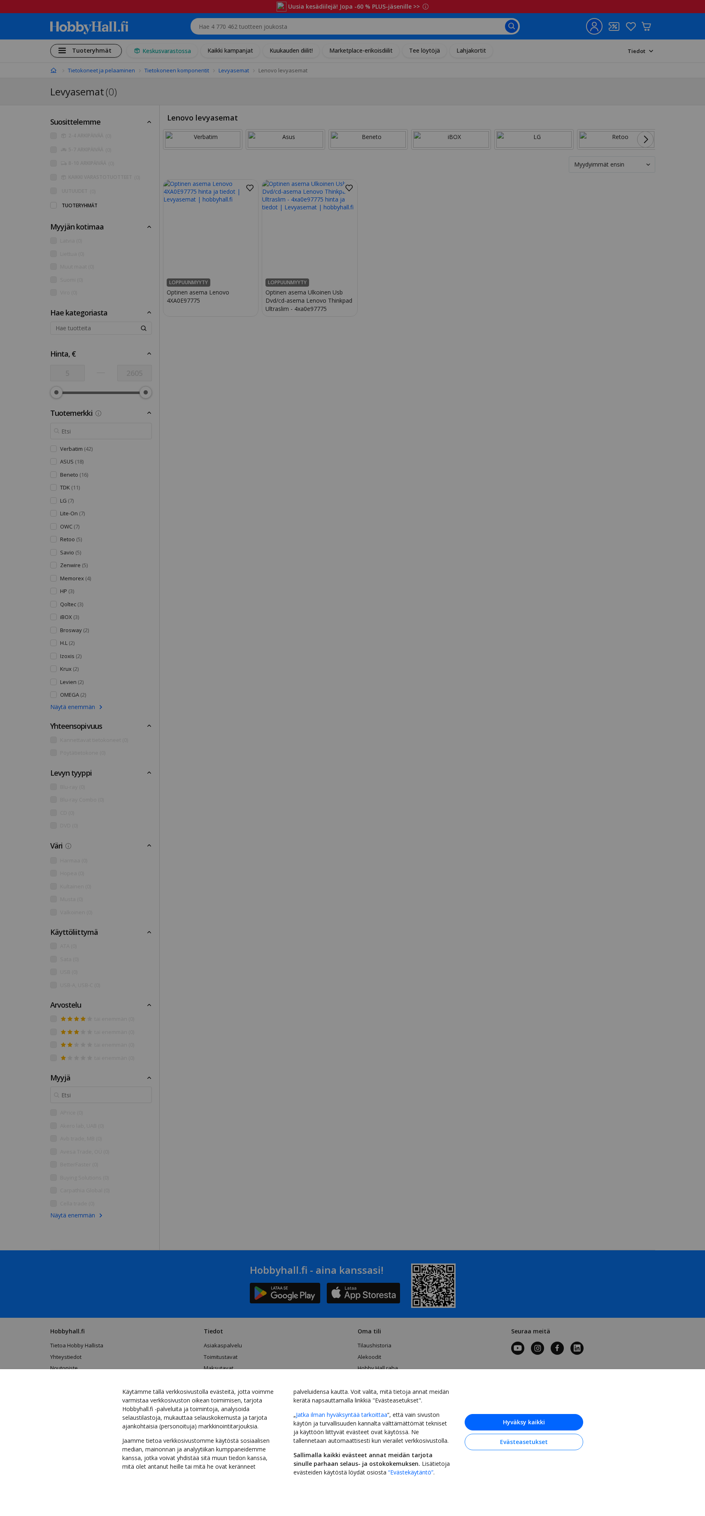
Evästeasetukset (524, 1442)
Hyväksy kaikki (524, 1422)
